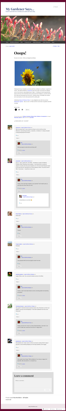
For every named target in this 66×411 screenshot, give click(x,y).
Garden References (46, 42)
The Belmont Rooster (20, 306)
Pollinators (39, 116)
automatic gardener (19, 274)
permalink (32, 117)
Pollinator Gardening (26, 116)
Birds (22, 42)
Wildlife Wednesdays (37, 42)
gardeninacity (18, 341)
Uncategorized (43, 116)
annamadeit (18, 161)
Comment (47, 389)
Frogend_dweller (19, 244)
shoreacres (18, 127)
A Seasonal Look (28, 42)
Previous (54, 46)
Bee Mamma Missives (14, 42)
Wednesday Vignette (18, 101)
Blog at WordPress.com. (33, 406)
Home (7, 42)
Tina (23, 117)
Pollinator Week (33, 116)
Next (59, 46)
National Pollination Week (24, 100)
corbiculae (29, 90)
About (53, 42)
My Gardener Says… (20, 9)
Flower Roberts (18, 213)
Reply (17, 138)
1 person (23, 150)
